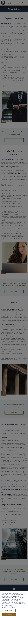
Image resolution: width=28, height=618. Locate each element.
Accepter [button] (9, 614)
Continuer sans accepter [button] (9, 607)
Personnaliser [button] (9, 610)
